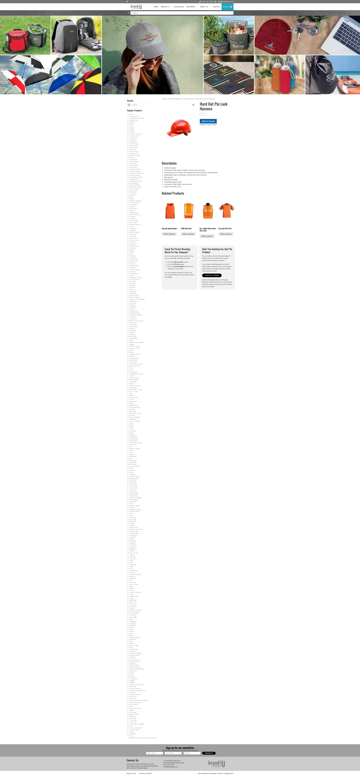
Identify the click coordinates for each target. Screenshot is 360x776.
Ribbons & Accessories (136, 321)
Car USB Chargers (134, 171)
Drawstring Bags (134, 313)
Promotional (133, 437)
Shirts (131, 563)
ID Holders (132, 317)
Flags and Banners (135, 661)
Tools (131, 370)
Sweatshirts (132, 480)
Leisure (131, 368)
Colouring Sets (133, 439)
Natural (131, 332)
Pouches (132, 132)
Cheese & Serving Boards (137, 299)
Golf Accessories (134, 378)
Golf (130, 447)
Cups (130, 633)
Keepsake (132, 334)
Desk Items (132, 268)
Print (130, 580)
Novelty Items (133, 496)
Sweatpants (132, 622)
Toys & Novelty (134, 730)
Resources (191, 7)
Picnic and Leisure (134, 694)
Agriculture (132, 624)
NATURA (132, 356)
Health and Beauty (135, 667)
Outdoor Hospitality (135, 201)
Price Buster (133, 541)
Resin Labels (133, 222)
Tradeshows (133, 258)
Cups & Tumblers (134, 155)
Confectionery (133, 338)
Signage (131, 344)
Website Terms (131, 773)
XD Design (132, 431)
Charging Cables (134, 179)
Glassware (132, 150)
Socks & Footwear (135, 592)
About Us (204, 7)
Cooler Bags (133, 545)
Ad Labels (132, 271)
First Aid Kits (133, 193)
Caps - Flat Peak (134, 366)
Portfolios (132, 604)
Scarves (131, 275)
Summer (132, 376)
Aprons (131, 425)
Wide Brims (132, 502)
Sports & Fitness (134, 232)
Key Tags (132, 677)
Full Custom (133, 234)
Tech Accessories (134, 136)
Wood (131, 350)
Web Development (204, 773)
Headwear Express (135, 224)
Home (156, 7)
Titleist (131, 598)
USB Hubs (132, 195)
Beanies (131, 643)
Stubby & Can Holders (136, 315)
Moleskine (132, 543)
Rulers (131, 340)
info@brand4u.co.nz (225, 1)
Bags (130, 641)
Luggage (132, 681)
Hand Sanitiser (133, 146)
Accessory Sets (134, 116)
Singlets (131, 710)
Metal (131, 450)
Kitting (131, 427)
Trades (131, 594)
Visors (131, 472)
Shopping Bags (133, 358)
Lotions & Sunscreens (136, 134)
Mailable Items (133, 596)
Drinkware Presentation (136, 173)
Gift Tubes (132, 283)
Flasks (131, 197)
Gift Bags (132, 305)
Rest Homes (133, 484)
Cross (131, 126)
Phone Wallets (133, 165)
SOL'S (131, 568)
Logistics (132, 454)
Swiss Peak (132, 456)
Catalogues (179, 7)
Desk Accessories (134, 386)
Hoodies (131, 673)
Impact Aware (133, 120)
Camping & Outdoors (135, 277)
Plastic (131, 423)
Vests (131, 736)
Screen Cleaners (134, 189)
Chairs (131, 586)
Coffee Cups (133, 167)
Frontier (131, 128)
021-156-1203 (169, 765)
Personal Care (133, 151)
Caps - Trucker (133, 391)
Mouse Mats (133, 205)
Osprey (131, 289)
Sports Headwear (134, 417)
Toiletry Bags (133, 492)
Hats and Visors (134, 665)
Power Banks (133, 148)
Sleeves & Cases (134, 153)
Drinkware (132, 578)
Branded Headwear (175, 99)
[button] (193, 105)
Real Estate (132, 482)
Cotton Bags (133, 460)
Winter (131, 403)
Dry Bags (132, 547)
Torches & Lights (134, 203)
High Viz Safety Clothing (136, 669)
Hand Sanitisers (134, 183)
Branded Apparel (134, 637)
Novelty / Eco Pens (135, 688)
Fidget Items (133, 549)
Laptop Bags (133, 159)
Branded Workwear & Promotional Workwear (143, 738)
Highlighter (132, 230)
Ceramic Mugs (133, 144)
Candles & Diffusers (135, 169)
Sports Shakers (133, 161)
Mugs (131, 629)
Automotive (132, 307)
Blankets (132, 250)
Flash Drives (133, 209)
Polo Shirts (132, 698)
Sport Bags (132, 519)
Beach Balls (132, 462)
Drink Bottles (133, 191)
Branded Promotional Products (138, 700)
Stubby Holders (134, 266)
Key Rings (132, 216)
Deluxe (131, 590)
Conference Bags (134, 407)
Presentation (133, 535)
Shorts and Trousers (135, 708)
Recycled (132, 309)
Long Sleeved (133, 679)
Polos (131, 452)
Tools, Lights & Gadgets (136, 724)
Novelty (131, 507)
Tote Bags (132, 517)
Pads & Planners (134, 297)
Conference (132, 285)
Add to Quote (208, 121)
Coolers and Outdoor (135, 653)
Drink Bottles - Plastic (135, 177)
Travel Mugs (133, 138)
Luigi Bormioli (133, 311)
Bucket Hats (133, 445)
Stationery (132, 576)
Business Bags (133, 645)
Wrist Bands (133, 464)
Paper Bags (132, 291)
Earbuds (131, 199)
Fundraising (132, 565)
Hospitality (132, 626)
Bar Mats (132, 409)
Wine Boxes (133, 401)
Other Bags (132, 336)
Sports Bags (133, 712)
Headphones (133, 142)
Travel (131, 429)
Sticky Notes (133, 388)
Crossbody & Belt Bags (136, 118)
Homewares (133, 671)
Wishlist (226, 7)
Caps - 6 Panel (133, 584)
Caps (130, 647)
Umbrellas (132, 474)
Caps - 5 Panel (133, 553)
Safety (131, 567)
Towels (131, 226)
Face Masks (133, 163)
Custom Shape (133, 260)
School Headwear (134, 612)
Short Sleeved (133, 704)
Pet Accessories (134, 240)
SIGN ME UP (209, 753)
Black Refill (132, 303)
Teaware (132, 207)
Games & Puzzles (134, 346)
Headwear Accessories (136, 529)
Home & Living (133, 531)
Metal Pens (132, 686)
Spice (131, 458)
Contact (216, 7)
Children (131, 539)
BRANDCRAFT (133, 405)
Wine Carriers (133, 238)
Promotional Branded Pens (137, 690)
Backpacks (132, 639)
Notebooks (132, 218)
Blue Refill (132, 281)
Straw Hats (132, 248)
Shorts (131, 706)
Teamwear (132, 537)
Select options (169, 234)
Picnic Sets (132, 557)
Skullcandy (132, 262)
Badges (131, 384)
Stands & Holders (134, 185)
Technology (132, 616)
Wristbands (132, 521)
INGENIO (132, 130)
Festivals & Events (134, 354)
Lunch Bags (132, 382)
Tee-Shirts (132, 722)
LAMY (131, 515)
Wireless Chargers (134, 175)
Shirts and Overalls (135, 702)
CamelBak (132, 236)
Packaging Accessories (136, 374)
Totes (131, 726)
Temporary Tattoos (135, 574)
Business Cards (134, 246)
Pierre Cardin (133, 486)
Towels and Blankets (135, 728)
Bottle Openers (134, 494)
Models (131, 395)
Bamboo (132, 329)
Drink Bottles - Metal (135, 181)
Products (165, 7)
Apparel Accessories (135, 509)
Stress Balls (132, 718)
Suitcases (132, 572)
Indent (131, 114)
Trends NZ (132, 490)
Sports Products (134, 714)
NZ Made (132, 287)
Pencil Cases (133, 362)
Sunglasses (132, 419)
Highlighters (132, 293)
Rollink (131, 433)
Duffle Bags (133, 600)
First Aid (131, 157)
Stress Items (133, 360)
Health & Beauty (134, 511)
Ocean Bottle (133, 488)
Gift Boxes (132, 256)
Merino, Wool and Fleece (137, 685)
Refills (131, 561)
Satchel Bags (133, 570)
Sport (131, 393)
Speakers (132, 210)
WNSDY (131, 124)
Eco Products (133, 659)
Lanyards (132, 242)
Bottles (131, 635)
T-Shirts (131, 399)
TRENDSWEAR (133, 380)
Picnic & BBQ (133, 614)
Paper (131, 254)
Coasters (132, 555)
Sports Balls (133, 325)
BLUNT (131, 627)
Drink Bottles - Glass (135, 187)
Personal (132, 415)
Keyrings (132, 523)
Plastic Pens (133, 696)
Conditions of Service (145, 773)
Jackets (131, 675)
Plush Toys (132, 602)
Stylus (131, 620)
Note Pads (132, 411)
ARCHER (131, 122)
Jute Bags (132, 264)
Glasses (131, 631)
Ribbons (131, 352)
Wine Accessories (134, 214)
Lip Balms (132, 140)
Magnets (132, 608)
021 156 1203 (207, 1)
